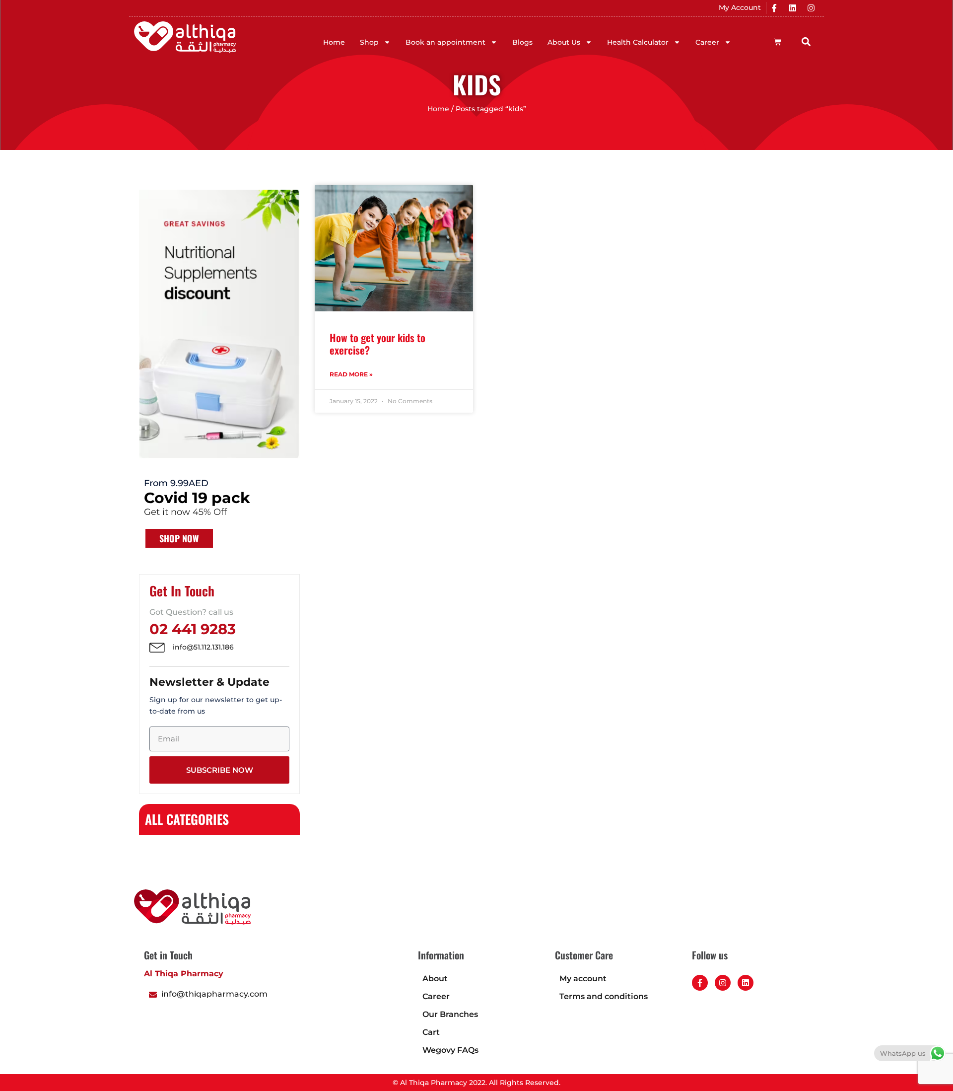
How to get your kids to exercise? (377, 344)
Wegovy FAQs (450, 1050)
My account (583, 978)
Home (334, 42)
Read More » (351, 374)
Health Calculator (638, 42)
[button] (806, 41)
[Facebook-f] (700, 983)
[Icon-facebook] (774, 8)
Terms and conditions (603, 996)
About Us (563, 42)
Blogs (522, 42)
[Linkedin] (793, 8)
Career (707, 42)
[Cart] (777, 42)
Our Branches (450, 1014)
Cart (431, 1032)
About (435, 978)
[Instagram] (811, 8)
